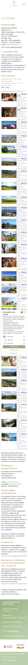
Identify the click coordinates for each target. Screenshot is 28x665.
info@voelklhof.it (13, 44)
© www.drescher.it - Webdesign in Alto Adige (13, 654)
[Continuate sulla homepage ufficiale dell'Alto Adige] (20, 650)
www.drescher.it (16, 484)
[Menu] (24, 4)
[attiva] (5, 340)
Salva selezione (14, 350)
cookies (14, 657)
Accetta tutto (14, 346)
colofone (3, 657)
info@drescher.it (13, 482)
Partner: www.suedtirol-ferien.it (9, 660)
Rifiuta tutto (14, 353)
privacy (9, 657)
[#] (14, 6)
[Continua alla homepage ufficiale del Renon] (7, 650)
